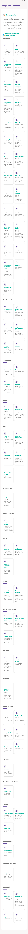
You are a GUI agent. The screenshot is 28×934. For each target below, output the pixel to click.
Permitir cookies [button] (7, 927)
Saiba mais (5, 923)
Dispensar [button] (16, 927)
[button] (8, 930)
